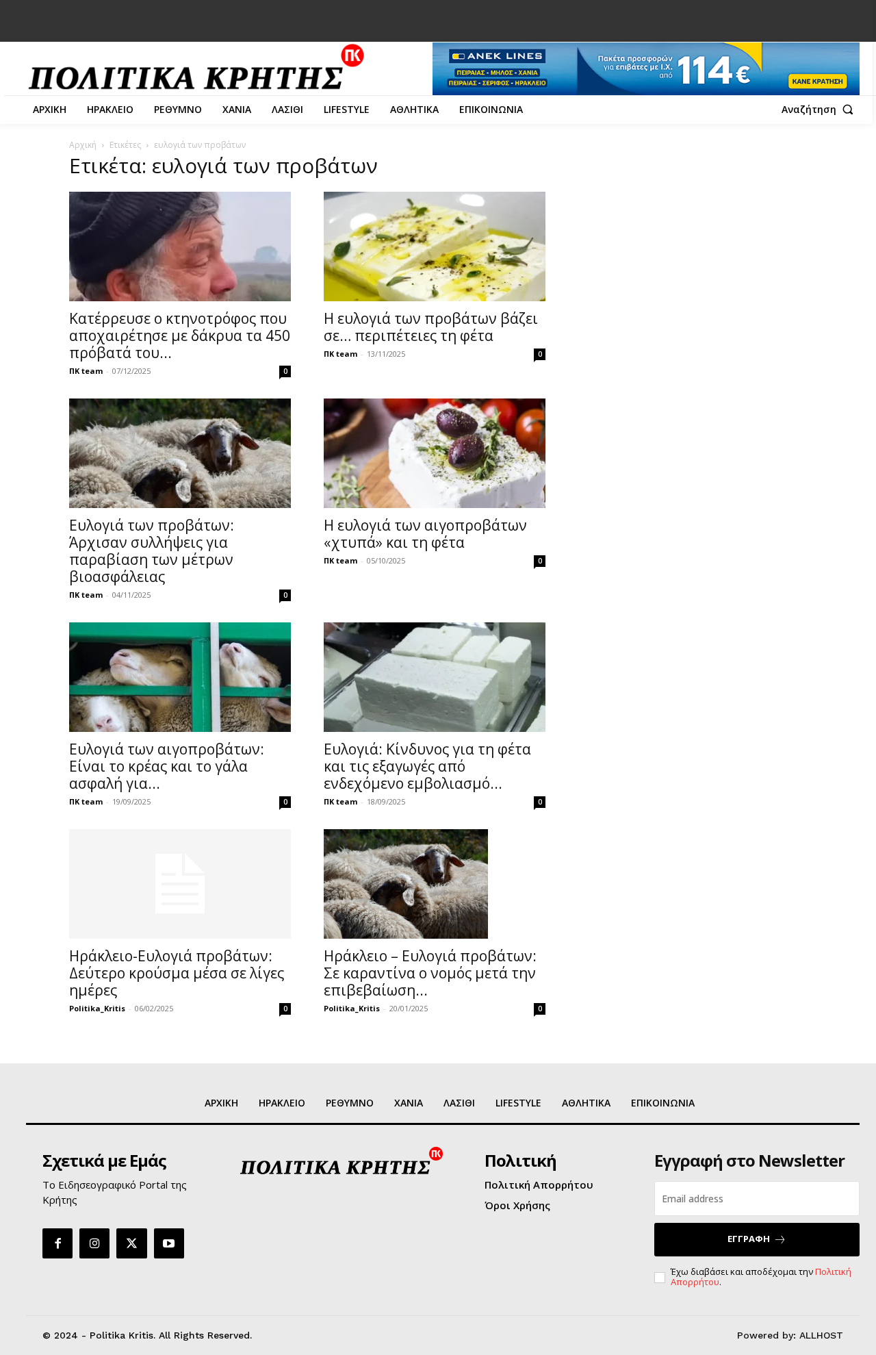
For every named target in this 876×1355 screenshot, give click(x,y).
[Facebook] (57, 1243)
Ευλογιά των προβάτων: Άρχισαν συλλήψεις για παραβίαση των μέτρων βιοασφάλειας (151, 551)
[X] (131, 1243)
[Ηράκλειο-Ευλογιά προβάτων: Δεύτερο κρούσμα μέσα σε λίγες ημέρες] (180, 884)
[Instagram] (94, 1243)
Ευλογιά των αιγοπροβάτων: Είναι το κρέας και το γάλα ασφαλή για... (166, 766)
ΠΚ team (86, 371)
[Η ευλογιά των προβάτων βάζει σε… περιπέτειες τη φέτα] (434, 246)
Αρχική (82, 145)
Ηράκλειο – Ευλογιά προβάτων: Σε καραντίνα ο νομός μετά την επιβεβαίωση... (430, 973)
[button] (821, 109)
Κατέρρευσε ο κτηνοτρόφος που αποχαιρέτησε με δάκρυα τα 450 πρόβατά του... (179, 335)
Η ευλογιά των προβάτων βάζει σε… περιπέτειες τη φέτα (431, 327)
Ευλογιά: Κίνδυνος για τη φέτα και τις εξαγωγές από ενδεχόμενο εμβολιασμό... (427, 766)
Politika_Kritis (97, 1008)
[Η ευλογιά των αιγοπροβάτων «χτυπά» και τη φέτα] (434, 453)
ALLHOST (821, 1335)
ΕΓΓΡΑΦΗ (748, 1238)
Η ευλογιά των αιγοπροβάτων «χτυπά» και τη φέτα (425, 534)
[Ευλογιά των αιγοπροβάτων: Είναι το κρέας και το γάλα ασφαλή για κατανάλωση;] (180, 677)
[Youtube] (169, 1243)
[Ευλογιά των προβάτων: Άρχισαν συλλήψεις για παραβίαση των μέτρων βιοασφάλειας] (180, 453)
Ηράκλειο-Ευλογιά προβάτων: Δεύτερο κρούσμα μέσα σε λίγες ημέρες (176, 973)
